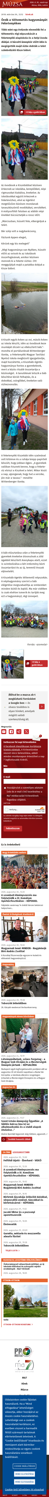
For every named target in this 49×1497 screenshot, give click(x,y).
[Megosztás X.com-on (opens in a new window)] (26, 731)
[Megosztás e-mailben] (3, 731)
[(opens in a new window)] (24, 148)
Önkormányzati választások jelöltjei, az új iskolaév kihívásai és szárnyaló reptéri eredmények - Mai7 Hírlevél (24, 1266)
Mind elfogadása (24, 1482)
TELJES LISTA (11, 1250)
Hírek (24, 1383)
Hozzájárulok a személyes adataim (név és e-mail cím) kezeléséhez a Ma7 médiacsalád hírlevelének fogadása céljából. (25, 793)
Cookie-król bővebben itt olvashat (24, 1489)
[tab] (6, 1152)
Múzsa (24, 1389)
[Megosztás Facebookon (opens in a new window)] (11, 731)
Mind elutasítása (24, 1474)
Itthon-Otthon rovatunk (17, 1324)
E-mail (7, 777)
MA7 (24, 1377)
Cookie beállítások (24, 1466)
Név (5, 766)
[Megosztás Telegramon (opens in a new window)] (18, 731)
